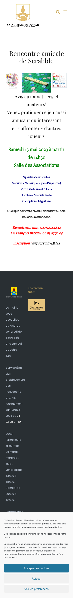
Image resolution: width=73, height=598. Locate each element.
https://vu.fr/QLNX (46, 243)
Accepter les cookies (36, 568)
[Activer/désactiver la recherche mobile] (58, 12)
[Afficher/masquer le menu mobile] (65, 12)
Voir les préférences (36, 588)
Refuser (36, 578)
